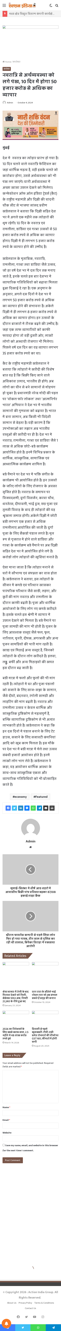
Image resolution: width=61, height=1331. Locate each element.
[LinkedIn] (20, 808)
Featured (41, 797)
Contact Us (30, 1308)
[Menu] (4, 6)
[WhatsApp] (33, 808)
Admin (10, 102)
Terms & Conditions (44, 1303)
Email (6, 1120)
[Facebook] (8, 808)
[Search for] (56, 6)
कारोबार (16, 62)
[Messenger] (26, 808)
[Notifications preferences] (6, 1323)
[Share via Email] (45, 808)
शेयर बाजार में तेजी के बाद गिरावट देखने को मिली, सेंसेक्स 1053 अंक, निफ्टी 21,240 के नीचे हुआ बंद (16, 996)
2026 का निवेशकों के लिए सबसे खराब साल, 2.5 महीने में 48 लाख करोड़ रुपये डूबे (15, 1033)
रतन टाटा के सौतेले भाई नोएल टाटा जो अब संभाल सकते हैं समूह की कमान (44, 995)
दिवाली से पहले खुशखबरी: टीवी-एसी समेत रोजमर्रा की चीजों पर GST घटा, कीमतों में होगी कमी (45, 1035)
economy (21, 797)
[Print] (52, 808)
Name (6, 1107)
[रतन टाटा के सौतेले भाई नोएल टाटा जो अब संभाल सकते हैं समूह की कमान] (45, 975)
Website (7, 1132)
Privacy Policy (25, 1303)
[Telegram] (39, 808)
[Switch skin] (51, 6)
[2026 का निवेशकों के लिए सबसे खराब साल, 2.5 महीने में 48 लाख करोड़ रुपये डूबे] (16, 1018)
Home (8, 62)
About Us (11, 1303)
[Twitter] (14, 808)
